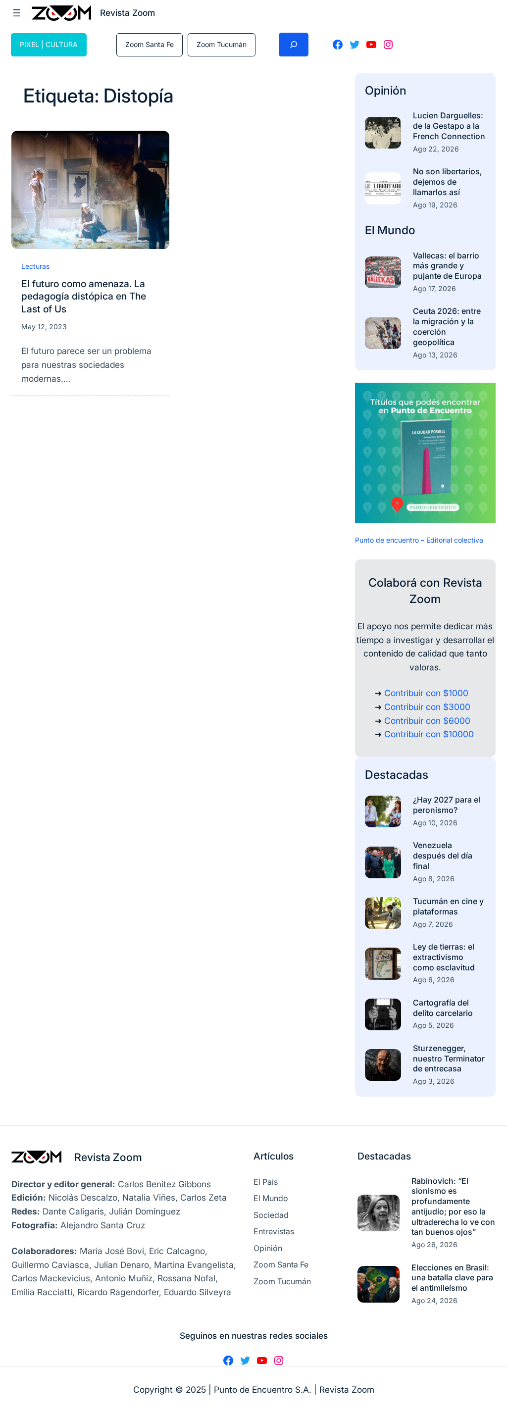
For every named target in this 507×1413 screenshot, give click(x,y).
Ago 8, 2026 (434, 878)
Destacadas (396, 774)
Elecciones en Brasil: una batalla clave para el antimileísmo (452, 1277)
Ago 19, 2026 (435, 205)
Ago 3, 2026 (434, 1081)
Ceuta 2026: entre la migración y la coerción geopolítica (447, 326)
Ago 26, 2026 (434, 1244)
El (371, 230)
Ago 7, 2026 (433, 924)
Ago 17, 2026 (434, 288)
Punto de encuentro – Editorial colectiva (419, 540)
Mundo (396, 230)
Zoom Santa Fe (149, 44)
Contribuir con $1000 (426, 693)
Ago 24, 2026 (434, 1300)
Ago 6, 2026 (434, 979)
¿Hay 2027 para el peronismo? (446, 805)
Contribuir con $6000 (427, 720)
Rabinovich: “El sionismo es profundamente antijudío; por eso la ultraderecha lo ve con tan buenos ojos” (453, 1206)
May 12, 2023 (44, 326)
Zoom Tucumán (222, 44)
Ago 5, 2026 (433, 1025)
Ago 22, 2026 (436, 149)
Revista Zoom (108, 1157)
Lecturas (35, 266)
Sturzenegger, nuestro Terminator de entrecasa (449, 1058)
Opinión (385, 90)
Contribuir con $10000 (429, 734)
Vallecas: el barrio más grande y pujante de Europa (447, 266)
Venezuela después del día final (442, 855)
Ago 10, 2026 (435, 822)
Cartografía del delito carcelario (443, 1008)
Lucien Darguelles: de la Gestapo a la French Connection (449, 125)
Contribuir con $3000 (427, 707)
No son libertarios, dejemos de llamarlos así (447, 181)
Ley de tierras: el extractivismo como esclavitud (444, 957)
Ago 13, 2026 (435, 355)
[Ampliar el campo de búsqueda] (293, 44)
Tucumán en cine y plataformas (448, 906)
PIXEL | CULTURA (49, 44)
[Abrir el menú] (17, 13)
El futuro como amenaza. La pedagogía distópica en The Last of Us (83, 296)
